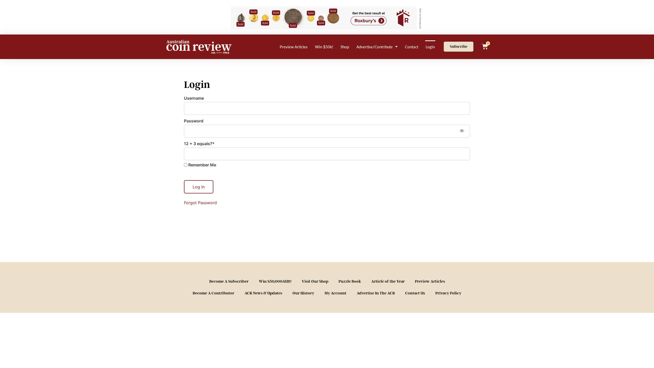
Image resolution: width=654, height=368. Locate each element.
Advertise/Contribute (374, 46)
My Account (335, 293)
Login (430, 46)
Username (194, 98)
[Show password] (461, 130)
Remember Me (201, 165)
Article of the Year (388, 281)
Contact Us (415, 293)
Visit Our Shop (315, 281)
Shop (345, 46)
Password (193, 120)
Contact (411, 46)
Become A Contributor (213, 293)
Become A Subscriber (229, 281)
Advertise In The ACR (376, 293)
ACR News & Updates (263, 293)
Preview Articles (294, 46)
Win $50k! (324, 46)
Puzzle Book (349, 281)
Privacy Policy (448, 293)
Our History (303, 293)
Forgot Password (200, 202)
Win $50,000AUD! (275, 281)
